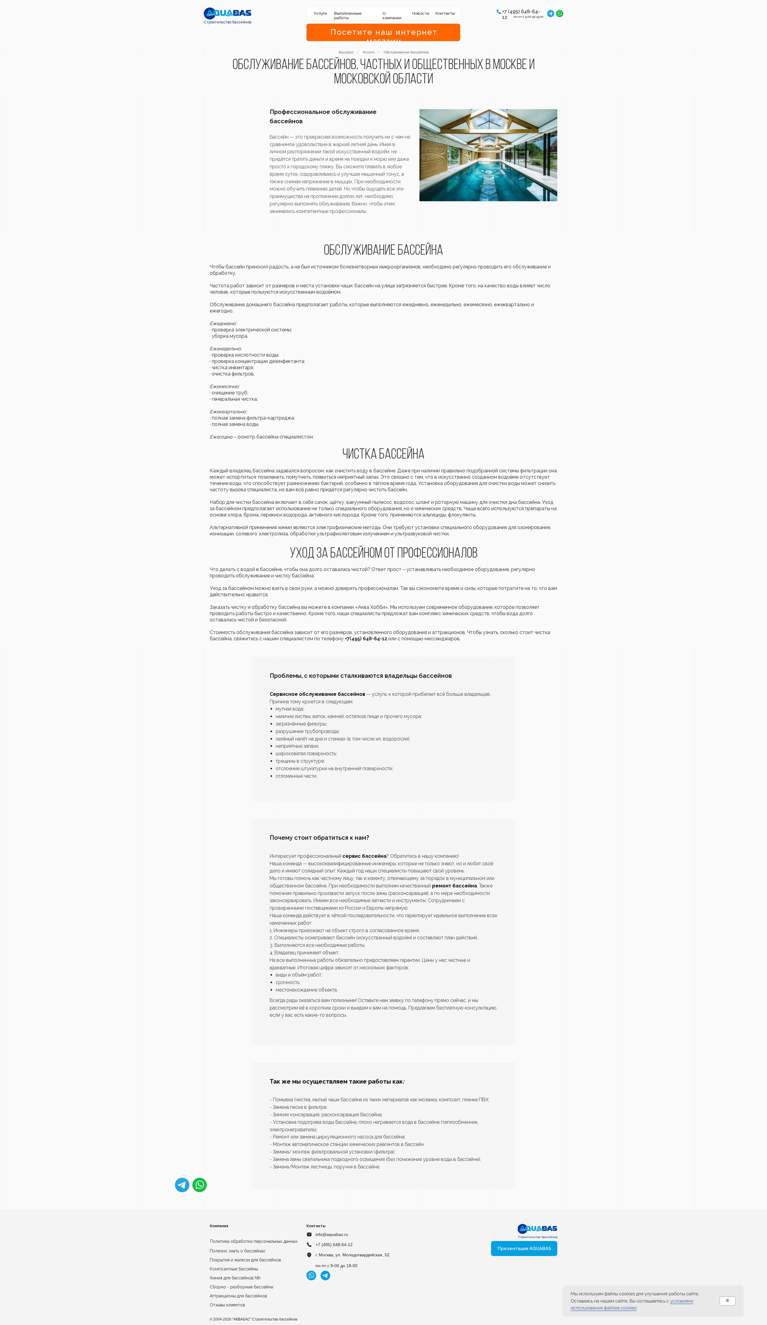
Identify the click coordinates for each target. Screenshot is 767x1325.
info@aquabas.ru (331, 1234)
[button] (499, 11)
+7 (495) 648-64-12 (334, 1244)
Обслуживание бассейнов (406, 52)
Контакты (445, 13)
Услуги (369, 52)
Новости (420, 13)
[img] (228, 13)
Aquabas (346, 52)
